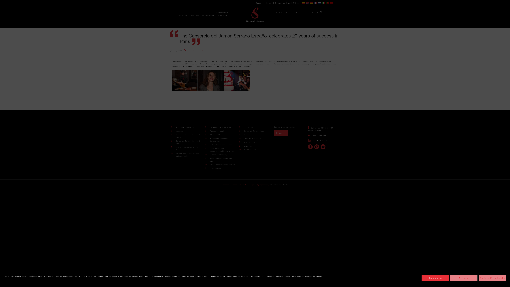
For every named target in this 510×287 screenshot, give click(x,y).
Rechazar (464, 278)
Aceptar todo (435, 278)
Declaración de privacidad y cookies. (307, 276)
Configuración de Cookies (492, 278)
